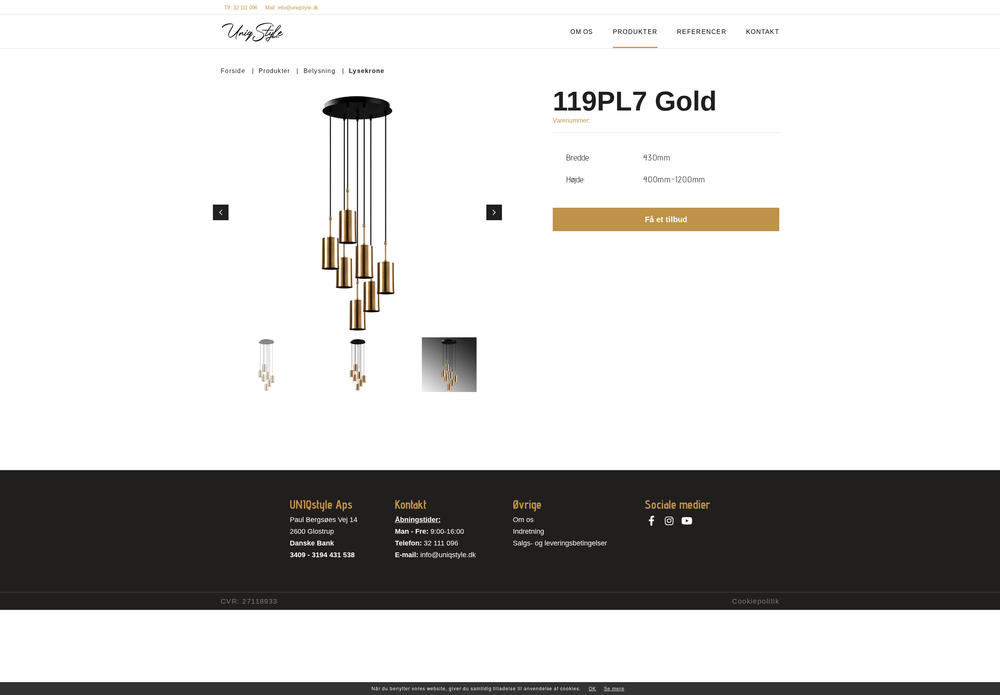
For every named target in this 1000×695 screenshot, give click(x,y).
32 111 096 (441, 543)
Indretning (528, 531)
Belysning (320, 71)
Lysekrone (367, 71)
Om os (523, 520)
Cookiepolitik (755, 601)
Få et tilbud (666, 219)
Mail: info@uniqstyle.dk (291, 8)
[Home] (252, 32)
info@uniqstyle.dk (448, 555)
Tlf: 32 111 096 (240, 8)
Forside (233, 71)
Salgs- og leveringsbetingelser (560, 543)
